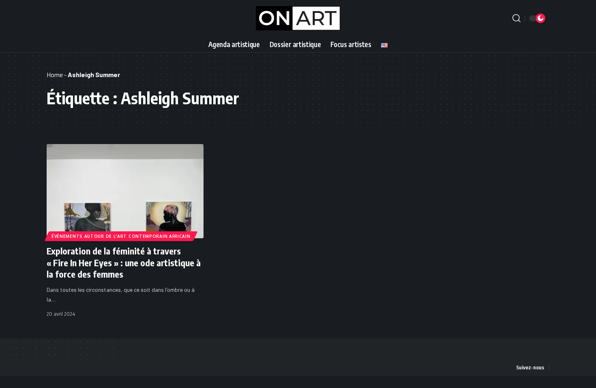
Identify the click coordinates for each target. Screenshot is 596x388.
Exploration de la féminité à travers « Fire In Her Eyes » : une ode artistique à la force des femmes (124, 262)
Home (55, 74)
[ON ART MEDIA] (298, 18)
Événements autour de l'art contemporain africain (121, 236)
